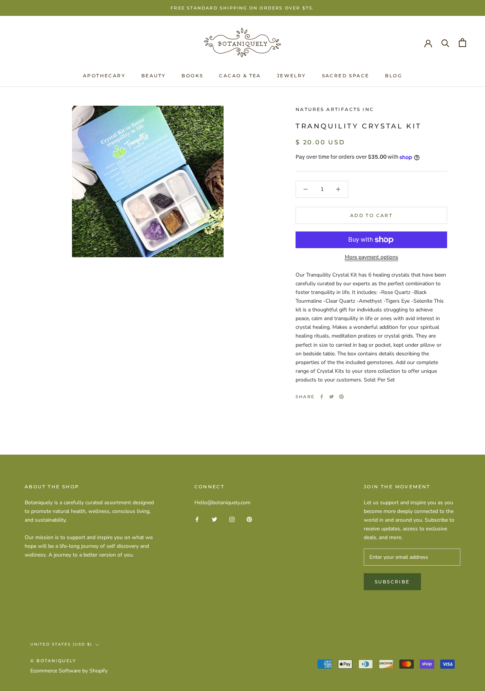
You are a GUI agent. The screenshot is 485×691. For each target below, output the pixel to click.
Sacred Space (345, 75)
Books (192, 75)
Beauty (153, 75)
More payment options (371, 257)
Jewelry (291, 75)
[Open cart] (462, 42)
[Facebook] (321, 396)
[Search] (445, 43)
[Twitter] (331, 396)
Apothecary (104, 75)
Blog (393, 75)
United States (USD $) (61, 644)
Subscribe (392, 582)
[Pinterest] (341, 396)
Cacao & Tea (240, 75)
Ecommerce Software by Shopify (69, 670)
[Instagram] (232, 518)
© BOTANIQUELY (53, 660)
